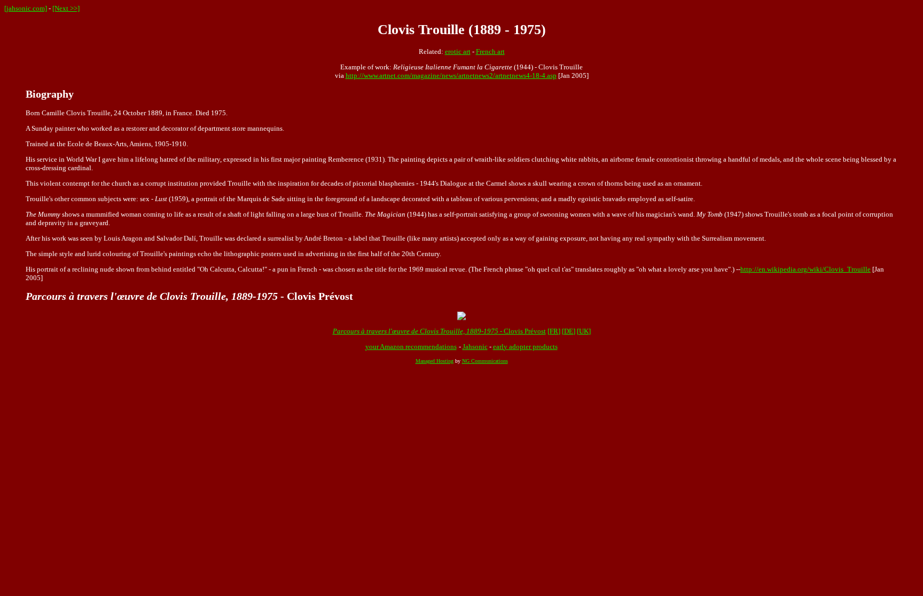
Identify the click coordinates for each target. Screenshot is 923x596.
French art (490, 51)
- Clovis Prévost (439, 331)
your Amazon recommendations (411, 347)
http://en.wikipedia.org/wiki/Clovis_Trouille (805, 269)
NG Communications (485, 361)
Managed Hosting (434, 361)
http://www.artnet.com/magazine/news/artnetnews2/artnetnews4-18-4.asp (451, 75)
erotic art (458, 51)
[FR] (553, 331)
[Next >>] (66, 8)
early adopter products (525, 347)
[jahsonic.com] (25, 8)
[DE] (568, 331)
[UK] (584, 331)
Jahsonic (475, 347)
